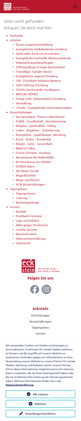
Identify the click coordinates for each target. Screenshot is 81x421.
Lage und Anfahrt (27, 220)
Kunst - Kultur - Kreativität (33, 139)
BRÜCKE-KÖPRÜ (27, 94)
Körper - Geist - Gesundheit (34, 143)
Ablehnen (40, 404)
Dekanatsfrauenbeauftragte (34, 62)
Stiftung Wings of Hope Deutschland (40, 67)
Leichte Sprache (26, 229)
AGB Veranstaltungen (30, 184)
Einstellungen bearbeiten (40, 413)
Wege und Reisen (27, 180)
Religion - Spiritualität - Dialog (36, 125)
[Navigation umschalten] (75, 6)
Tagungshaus (18, 189)
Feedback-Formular (29, 216)
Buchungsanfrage (27, 202)
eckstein (15, 40)
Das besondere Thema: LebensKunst (40, 116)
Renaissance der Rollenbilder (35, 157)
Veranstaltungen (21, 112)
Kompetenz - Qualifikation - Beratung (41, 134)
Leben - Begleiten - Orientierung (37, 130)
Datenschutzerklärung (30, 238)
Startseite (16, 35)
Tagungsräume (26, 193)
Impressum (23, 243)
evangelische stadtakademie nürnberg (41, 49)
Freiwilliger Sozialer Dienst (34, 71)
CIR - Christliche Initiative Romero (38, 80)
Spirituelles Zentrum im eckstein (37, 53)
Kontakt (21, 211)
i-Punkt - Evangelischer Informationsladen (44, 107)
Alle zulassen (40, 394)
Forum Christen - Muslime (33, 152)
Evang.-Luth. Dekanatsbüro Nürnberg (41, 98)
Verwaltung (23, 103)
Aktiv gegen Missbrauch (32, 225)
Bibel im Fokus (25, 148)
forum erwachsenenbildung (34, 44)
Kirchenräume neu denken (33, 162)
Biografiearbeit (26, 175)
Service (15, 207)
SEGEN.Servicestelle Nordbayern (38, 89)
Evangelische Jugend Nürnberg (37, 76)
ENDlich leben (25, 166)
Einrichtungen (40, 315)
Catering (21, 198)
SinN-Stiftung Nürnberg (32, 85)
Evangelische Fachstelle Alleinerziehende (43, 58)
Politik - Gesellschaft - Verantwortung (41, 121)
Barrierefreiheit (26, 234)
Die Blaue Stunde (27, 171)
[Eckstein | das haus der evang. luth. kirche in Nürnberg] (16, 6)
